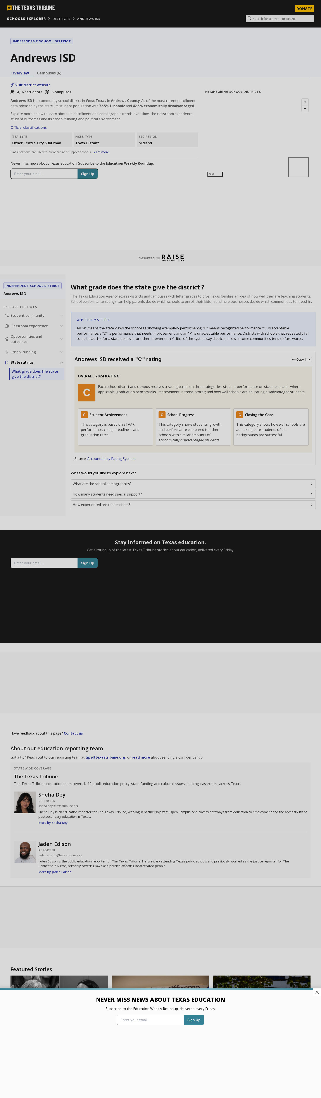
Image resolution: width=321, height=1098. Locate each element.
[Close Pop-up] (317, 992)
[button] (160, 549)
